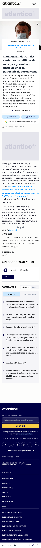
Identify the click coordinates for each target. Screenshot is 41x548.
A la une (14, 41)
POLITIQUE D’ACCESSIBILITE (12, 531)
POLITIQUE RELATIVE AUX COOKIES (15, 535)
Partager (12, 117)
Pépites (21, 41)
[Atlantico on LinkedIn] (23, 444)
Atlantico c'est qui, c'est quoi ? (14, 463)
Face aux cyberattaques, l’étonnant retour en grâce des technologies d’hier (21, 317)
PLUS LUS (11, 294)
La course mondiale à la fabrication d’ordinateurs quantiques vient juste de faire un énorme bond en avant (21, 337)
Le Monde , (7, 237)
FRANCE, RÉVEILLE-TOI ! (16, 363)
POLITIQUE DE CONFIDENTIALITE (14, 526)
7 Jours (34, 287)
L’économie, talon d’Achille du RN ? (20, 327)
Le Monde (13, 230)
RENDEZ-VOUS (7, 488)
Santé (28, 41)
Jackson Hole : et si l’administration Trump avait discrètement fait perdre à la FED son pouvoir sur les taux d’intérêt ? (22, 375)
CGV (4, 513)
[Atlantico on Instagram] (29, 444)
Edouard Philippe (10, 246)
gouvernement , (10, 243)
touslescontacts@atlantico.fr (20, 450)
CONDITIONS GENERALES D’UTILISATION (17, 539)
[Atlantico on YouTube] (36, 444)
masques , (16, 237)
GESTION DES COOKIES (10, 522)
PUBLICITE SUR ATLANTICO (12, 517)
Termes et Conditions (25, 434)
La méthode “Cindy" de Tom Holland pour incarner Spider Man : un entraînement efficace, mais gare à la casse (21, 351)
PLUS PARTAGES (30, 294)
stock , (24, 237)
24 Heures (25, 287)
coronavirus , (33, 237)
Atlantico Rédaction (21, 111)
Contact (27, 465)
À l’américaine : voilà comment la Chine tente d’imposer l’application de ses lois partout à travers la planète (22, 304)
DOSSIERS (5, 483)
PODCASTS (6, 497)
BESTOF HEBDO (8, 501)
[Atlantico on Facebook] (17, 444)
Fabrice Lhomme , (23, 240)
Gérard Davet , (8, 240)
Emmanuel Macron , (26, 243)
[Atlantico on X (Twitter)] (11, 444)
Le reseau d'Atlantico (10, 465)
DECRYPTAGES (7, 479)
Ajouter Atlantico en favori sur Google (22, 122)
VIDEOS (5, 492)
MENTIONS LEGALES (14, 513)
